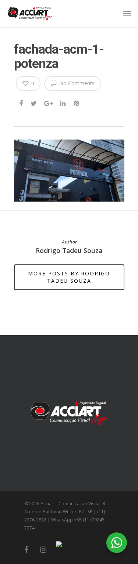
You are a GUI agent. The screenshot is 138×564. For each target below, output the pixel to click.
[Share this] (21, 102)
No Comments (76, 83)
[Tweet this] (34, 102)
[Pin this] (77, 102)
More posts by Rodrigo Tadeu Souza (69, 277)
